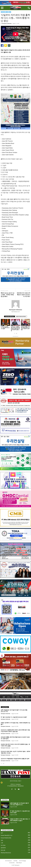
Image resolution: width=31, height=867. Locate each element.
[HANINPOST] (15, 607)
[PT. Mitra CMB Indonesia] (15, 517)
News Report (19, 862)
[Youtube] (18, 789)
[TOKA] (15, 534)
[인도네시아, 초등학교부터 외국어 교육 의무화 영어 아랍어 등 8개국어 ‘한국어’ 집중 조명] (15, 322)
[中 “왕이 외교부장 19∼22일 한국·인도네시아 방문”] (5, 322)
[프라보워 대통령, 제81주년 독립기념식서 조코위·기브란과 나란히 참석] (25, 322)
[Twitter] (15, 789)
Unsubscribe (11, 862)
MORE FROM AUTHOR (21, 316)
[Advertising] (15, 274)
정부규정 (2, 12)
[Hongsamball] (15, 376)
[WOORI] (15, 443)
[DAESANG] (15, 662)
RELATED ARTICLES (9, 316)
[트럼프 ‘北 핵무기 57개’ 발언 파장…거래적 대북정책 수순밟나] (5, 821)
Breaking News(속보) (6, 852)
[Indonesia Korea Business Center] (15, 391)
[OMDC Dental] (15, 499)
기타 (6, 12)
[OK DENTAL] (15, 425)
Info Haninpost (8, 860)
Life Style (3, 845)
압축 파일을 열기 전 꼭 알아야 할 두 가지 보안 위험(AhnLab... (19, 803)
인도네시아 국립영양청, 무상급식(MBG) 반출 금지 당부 (15, 758)
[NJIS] (15, 625)
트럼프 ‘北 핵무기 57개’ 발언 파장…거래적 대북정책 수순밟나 (20, 819)
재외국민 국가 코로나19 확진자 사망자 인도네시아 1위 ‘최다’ (23, 294)
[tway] (15, 3)
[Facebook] (12, 789)
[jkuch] (15, 681)
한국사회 (3, 850)
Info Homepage (22, 860)
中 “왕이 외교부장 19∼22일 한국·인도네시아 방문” (5, 327)
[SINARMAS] (15, 569)
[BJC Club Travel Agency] (15, 551)
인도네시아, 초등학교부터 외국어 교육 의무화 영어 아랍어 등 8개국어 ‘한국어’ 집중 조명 (15, 328)
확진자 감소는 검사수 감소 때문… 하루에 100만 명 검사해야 (7, 294)
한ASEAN (3, 847)
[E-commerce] (15, 480)
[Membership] (15, 342)
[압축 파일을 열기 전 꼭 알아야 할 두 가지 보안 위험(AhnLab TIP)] (5, 805)
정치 (9, 12)
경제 (2, 840)
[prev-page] (14, 333)
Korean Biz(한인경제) (6, 837)
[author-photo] (15, 304)
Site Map (15, 860)
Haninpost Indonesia (6, 23)
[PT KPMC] (15, 406)
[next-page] (16, 333)
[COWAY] (15, 644)
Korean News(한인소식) (6, 835)
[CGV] (15, 696)
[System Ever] (15, 461)
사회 (2, 842)
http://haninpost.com (15, 311)
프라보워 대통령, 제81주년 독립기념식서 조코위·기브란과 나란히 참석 (25, 328)
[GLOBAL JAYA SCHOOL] (15, 588)
